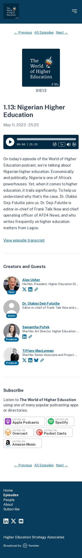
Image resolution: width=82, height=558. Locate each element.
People (9, 500)
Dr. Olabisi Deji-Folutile (41, 304)
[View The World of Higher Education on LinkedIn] (5, 522)
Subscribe (11, 509)
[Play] (10, 142)
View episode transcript (24, 240)
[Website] (36, 289)
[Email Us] (21, 522)
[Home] (11, 18)
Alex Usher (31, 280)
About (8, 505)
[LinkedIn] (30, 289)
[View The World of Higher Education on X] (13, 522)
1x (61, 144)
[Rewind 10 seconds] (55, 144)
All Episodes (44, 33)
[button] (46, 139)
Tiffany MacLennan (38, 351)
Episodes (11, 495)
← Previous (23, 33)
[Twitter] (24, 289)
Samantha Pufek (35, 327)
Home (8, 490)
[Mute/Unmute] (69, 144)
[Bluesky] (36, 360)
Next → (62, 33)
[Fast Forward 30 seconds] (74, 144)
